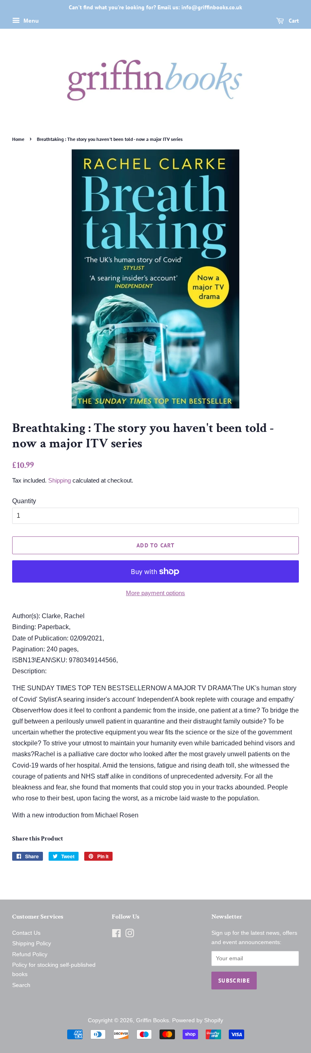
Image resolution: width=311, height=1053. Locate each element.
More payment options (155, 592)
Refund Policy (29, 954)
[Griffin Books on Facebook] (116, 935)
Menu (30, 20)
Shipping (59, 480)
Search (21, 985)
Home (18, 139)
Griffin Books (152, 1020)
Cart (293, 20)
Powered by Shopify (197, 1020)
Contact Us (26, 933)
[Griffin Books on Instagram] (129, 935)
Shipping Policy (31, 943)
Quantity (24, 501)
